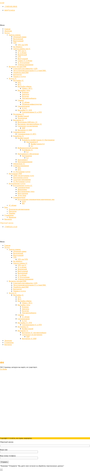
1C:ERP (7, 399)
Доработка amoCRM (20, 72)
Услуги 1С (13, 78)
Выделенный (18, 39)
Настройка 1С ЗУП (25, 110)
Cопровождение (19, 132)
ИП (23, 203)
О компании (9, 215)
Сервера (21, 100)
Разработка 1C (18, 136)
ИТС (19, 170)
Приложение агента (20, 178)
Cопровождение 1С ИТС (27, 134)
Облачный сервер (19, 37)
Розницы (25, 92)
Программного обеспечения (28, 154)
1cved (2, 3)
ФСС (19, 84)
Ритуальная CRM (15, 174)
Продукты (12, 211)
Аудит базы (22, 195)
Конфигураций (23, 116)
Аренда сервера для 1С (21, 49)
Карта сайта (8, 432)
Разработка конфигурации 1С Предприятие (38, 140)
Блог (6, 207)
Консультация (23, 193)
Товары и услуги (19, 76)
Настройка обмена (24, 86)
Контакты (8, 219)
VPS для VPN (23, 45)
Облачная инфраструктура (32, 104)
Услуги (7, 33)
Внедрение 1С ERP (25, 130)
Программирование (25, 162)
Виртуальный (18, 41)
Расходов (25, 96)
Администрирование (25, 65)
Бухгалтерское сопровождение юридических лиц (36, 199)
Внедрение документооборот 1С (30, 124)
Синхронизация (24, 106)
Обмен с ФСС (27, 88)
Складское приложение (22, 179)
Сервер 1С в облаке (25, 61)
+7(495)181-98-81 (6, 414)
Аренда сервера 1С (20, 263)
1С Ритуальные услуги (21, 172)
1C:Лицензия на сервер (13, 395)
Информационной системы (28, 148)
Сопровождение (24, 187)
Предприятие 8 (32, 142)
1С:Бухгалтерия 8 (11, 397)
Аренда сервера (15, 35)
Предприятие (27, 156)
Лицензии (8, 31)
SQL (19, 82)
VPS (14, 43)
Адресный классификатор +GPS (25, 68)
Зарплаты (25, 94)
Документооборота (29, 98)
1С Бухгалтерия (23, 63)
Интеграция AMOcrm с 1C (28, 122)
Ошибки (12, 213)
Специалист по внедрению (28, 126)
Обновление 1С (19, 164)
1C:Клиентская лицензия (13, 401)
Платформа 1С (27, 150)
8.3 (32, 146)
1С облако (26, 102)
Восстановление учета (26, 191)
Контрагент (17, 74)
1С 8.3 (24, 108)
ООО (24, 201)
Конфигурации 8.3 (38, 144)
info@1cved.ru (5, 417)
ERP (23, 128)
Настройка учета (24, 90)
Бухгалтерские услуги (17, 183)
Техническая (22, 118)
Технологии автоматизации (19, 209)
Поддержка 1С (18, 114)
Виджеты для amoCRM (17, 67)
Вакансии (12, 217)
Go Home (3, 369)
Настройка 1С (18, 80)
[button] (45, 25)
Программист (23, 160)
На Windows (17, 47)
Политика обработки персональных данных (20, 434)
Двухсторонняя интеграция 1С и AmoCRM (29, 70)
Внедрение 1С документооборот (34, 333)
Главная (7, 29)
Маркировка (22, 189)
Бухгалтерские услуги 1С (22, 185)
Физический (22, 55)
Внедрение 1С (18, 120)
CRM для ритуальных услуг (23, 176)
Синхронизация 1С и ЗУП (32, 112)
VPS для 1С (22, 51)
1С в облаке (22, 53)
